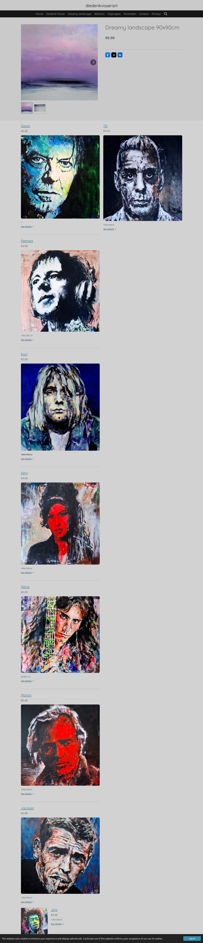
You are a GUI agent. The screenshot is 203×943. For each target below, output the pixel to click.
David (25, 126)
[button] (27, 108)
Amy (24, 473)
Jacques (27, 808)
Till (105, 126)
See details (26, 226)
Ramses (27, 241)
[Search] (165, 13)
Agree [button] (192, 938)
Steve (25, 587)
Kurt (24, 354)
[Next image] (93, 62)
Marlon (26, 695)
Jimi (54, 910)
